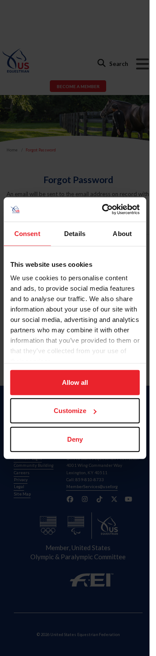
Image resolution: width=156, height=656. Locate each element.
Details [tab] (74, 233)
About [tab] (122, 233)
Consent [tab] (27, 233)
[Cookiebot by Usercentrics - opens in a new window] (105, 209)
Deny (75, 439)
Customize (70, 410)
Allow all (75, 382)
